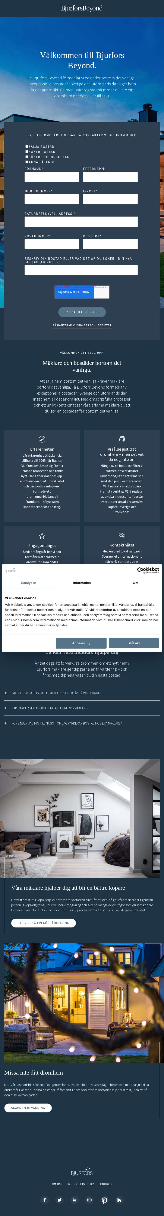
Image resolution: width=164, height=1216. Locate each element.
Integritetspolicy (81, 1184)
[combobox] (81, 222)
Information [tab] (82, 583)
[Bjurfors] (82, 1180)
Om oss (57, 1184)
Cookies (106, 1184)
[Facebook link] (44, 1200)
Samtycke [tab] (28, 583)
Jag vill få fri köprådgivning (43, 923)
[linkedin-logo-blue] (74, 1200)
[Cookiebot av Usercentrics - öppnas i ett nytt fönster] (140, 570)
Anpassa (78, 643)
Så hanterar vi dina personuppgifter (82, 325)
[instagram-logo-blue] (89, 1200)
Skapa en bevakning (28, 1108)
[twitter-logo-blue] (59, 1200)
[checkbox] (81, 154)
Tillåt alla (133, 643)
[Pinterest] (104, 1200)
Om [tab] (135, 583)
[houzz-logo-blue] (119, 1200)
